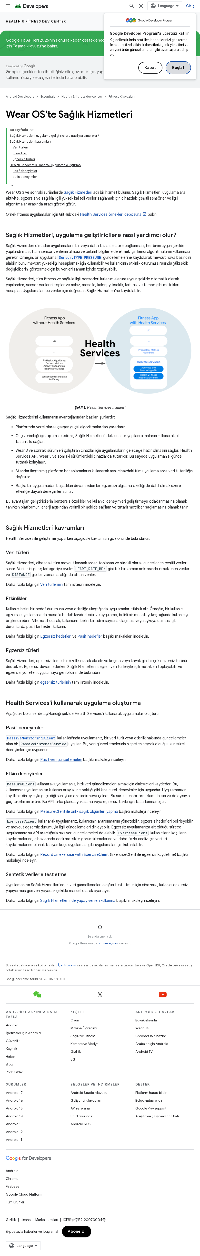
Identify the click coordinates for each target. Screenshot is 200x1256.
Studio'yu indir (81, 1116)
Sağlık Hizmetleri (78, 192)
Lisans (25, 1220)
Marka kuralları (46, 1220)
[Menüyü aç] (8, 6)
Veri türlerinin (51, 584)
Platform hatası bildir (151, 1092)
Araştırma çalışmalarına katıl (157, 1116)
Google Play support (150, 1108)
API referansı (80, 1108)
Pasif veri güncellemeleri (61, 759)
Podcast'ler (14, 1072)
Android (12, 1025)
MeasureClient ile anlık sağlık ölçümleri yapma (79, 811)
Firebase (12, 1186)
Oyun (74, 1020)
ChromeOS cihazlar (150, 1036)
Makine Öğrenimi (83, 1028)
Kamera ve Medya (84, 1043)
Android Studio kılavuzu (88, 1092)
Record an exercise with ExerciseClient (74, 854)
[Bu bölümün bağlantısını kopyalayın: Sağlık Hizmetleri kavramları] (89, 528)
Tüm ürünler (15, 1202)
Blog (9, 1064)
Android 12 (14, 1132)
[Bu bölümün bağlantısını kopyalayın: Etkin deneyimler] (48, 774)
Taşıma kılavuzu (27, 46)
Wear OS (142, 1028)
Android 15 (14, 1108)
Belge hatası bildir (148, 1100)
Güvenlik (13, 1041)
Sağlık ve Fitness (82, 1036)
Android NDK (80, 1124)
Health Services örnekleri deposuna (110, 214)
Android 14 (14, 1116)
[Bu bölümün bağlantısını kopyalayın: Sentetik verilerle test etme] (71, 875)
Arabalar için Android (151, 1043)
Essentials (47, 96)
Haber (10, 1056)
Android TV (144, 1051)
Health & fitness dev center (36, 21)
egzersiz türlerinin (55, 682)
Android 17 (14, 1092)
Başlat (178, 67)
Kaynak (11, 1048)
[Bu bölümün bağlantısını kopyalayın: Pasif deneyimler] (48, 728)
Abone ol (76, 1231)
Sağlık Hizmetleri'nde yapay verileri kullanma (77, 900)
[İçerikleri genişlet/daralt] (32, 130)
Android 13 (14, 1124)
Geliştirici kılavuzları (85, 1100)
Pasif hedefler (90, 636)
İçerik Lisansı (67, 965)
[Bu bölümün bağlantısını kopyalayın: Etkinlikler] (32, 599)
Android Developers (20, 96)
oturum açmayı (108, 943)
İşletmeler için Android (23, 1033)
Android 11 (14, 1139)
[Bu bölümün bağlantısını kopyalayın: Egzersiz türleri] (44, 651)
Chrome (12, 1179)
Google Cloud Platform (24, 1194)
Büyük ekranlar (146, 1020)
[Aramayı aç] (132, 6)
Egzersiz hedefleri (55, 636)
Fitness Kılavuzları (122, 96)
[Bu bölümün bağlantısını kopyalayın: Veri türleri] (34, 553)
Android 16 (14, 1100)
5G (72, 1059)
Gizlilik (75, 1051)
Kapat (150, 67)
